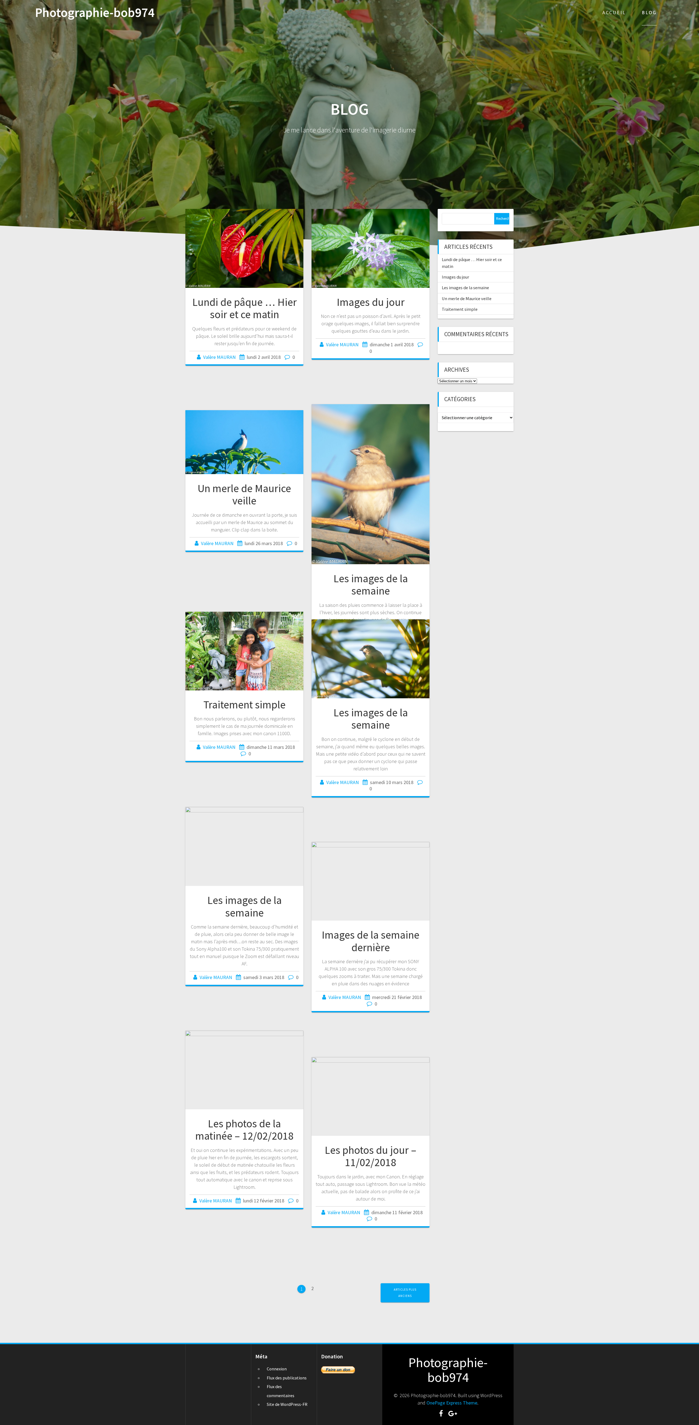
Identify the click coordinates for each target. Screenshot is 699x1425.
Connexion (277, 1368)
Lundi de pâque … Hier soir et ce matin (244, 308)
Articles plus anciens (405, 1293)
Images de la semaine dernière (370, 941)
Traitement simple (244, 704)
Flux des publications (287, 1377)
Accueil (614, 12)
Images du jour (371, 302)
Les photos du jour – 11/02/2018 (370, 1156)
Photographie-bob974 (95, 12)
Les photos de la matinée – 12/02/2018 (244, 1130)
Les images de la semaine (370, 585)
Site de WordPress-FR (287, 1404)
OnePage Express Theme (451, 1403)
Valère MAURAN (219, 357)
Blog (649, 12)
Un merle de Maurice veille (244, 494)
